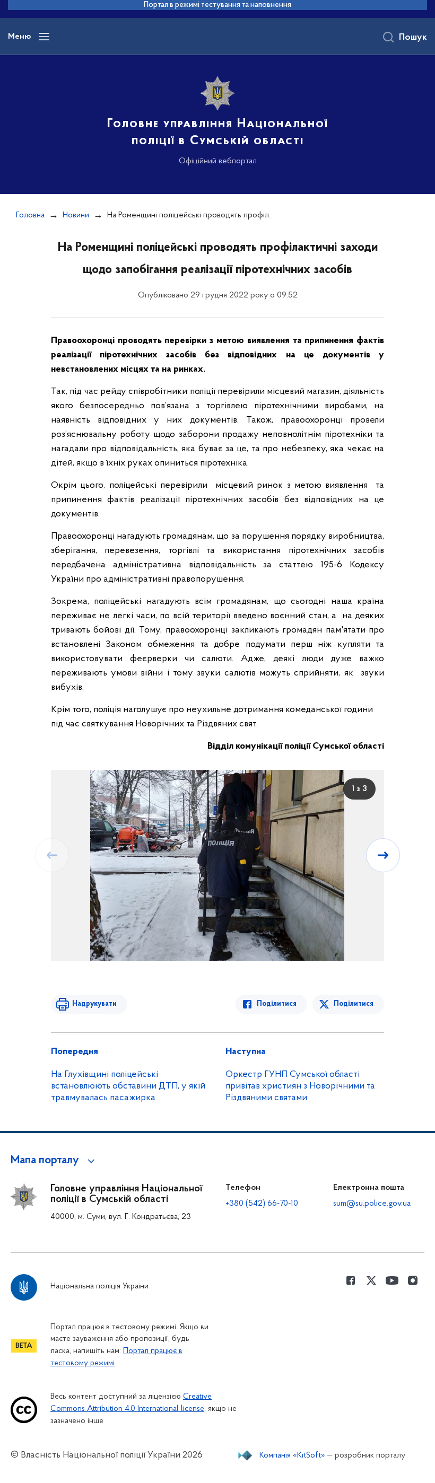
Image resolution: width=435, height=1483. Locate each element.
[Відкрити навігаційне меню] (44, 36)
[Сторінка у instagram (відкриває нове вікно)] (412, 1280)
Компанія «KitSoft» (292, 1455)
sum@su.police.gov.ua (372, 1203)
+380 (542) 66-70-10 (261, 1203)
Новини (76, 215)
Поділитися (277, 1004)
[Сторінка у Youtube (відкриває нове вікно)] (392, 1280)
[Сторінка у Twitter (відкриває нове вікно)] (371, 1280)
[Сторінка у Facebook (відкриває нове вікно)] (350, 1280)
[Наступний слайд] (383, 855)
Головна (30, 215)
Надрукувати (94, 1004)
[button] (54, 1160)
